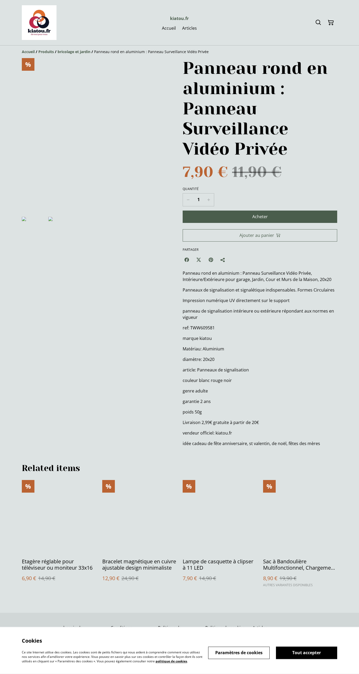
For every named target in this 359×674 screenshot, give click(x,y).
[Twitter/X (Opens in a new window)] (199, 260)
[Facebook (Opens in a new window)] (187, 260)
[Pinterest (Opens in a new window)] (211, 260)
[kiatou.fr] (39, 22)
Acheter (260, 216)
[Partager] (223, 260)
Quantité (191, 189)
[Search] (318, 22)
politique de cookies (171, 661)
